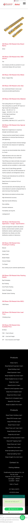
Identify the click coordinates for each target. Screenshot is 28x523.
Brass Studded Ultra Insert (14, 404)
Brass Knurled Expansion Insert (14, 388)
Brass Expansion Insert (14, 372)
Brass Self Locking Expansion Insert (14, 437)
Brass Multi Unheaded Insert (14, 398)
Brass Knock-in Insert (14, 385)
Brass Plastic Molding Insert (14, 415)
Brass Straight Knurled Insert (14, 457)
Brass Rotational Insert (14, 431)
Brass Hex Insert (14, 382)
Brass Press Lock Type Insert (14, 428)
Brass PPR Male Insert (14, 421)
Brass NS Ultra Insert (14, 401)
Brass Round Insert (14, 434)
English (17, 0)
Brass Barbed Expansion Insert (14, 366)
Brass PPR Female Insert (14, 418)
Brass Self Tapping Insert (14, 441)
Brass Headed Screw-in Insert (14, 379)
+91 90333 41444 (14, 492)
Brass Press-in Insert (14, 425)
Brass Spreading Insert (14, 454)
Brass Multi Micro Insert (14, 395)
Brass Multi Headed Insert (14, 391)
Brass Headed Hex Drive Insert (14, 375)
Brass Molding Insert (14, 369)
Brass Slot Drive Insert (14, 447)
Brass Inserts (14, 363)
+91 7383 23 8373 (14, 489)
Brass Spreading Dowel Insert (14, 450)
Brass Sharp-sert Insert (14, 444)
